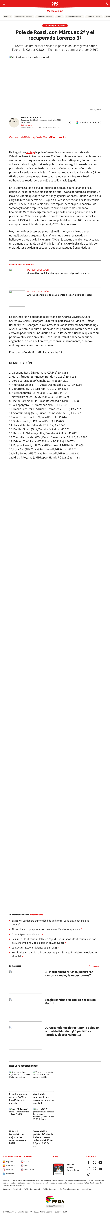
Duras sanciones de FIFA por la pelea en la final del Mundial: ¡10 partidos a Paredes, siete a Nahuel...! (72, 1031)
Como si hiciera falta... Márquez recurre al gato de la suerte (58, 273)
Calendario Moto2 (94, 17)
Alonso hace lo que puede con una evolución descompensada (46, 929)
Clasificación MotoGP (23, 17)
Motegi (30, 152)
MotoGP (7, 17)
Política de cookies (50, 1189)
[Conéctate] (106, 3)
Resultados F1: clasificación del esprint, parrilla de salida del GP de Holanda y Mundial (54, 954)
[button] (70, 122)
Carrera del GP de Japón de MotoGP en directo (37, 137)
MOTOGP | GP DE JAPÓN (55, 25)
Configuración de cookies (69, 1189)
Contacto (6, 1189)
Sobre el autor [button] (26, 125)
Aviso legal (17, 1189)
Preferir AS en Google (89, 122)
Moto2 (59, 17)
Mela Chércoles (29, 117)
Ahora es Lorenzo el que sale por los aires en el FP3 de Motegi (59, 294)
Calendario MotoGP (44, 17)
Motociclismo (55, 11)
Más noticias (94, 966)
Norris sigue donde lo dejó (26, 934)
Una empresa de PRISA (55, 1200)
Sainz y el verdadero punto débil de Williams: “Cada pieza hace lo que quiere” (50, 922)
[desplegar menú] (4, 4)
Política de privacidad (32, 1189)
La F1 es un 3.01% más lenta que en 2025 (34, 948)
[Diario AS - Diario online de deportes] (55, 4)
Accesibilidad (87, 1189)
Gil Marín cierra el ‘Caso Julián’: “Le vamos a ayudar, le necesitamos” (69, 973)
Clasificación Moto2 (74, 17)
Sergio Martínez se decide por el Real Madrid (70, 1001)
